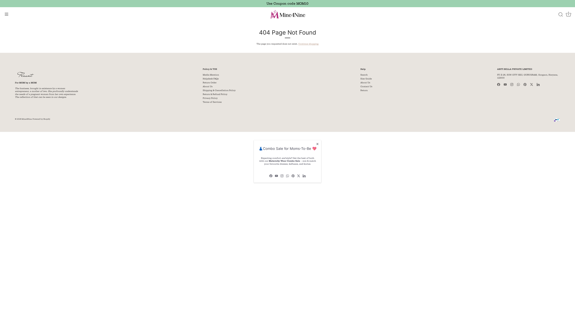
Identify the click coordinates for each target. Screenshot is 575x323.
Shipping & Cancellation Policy (219, 90)
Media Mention (211, 75)
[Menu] (6, 14)
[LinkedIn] (304, 175)
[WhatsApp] (287, 175)
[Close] (317, 144)
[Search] (560, 14)
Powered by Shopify (41, 119)
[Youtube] (276, 175)
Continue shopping (308, 44)
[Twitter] (298, 175)
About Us (207, 86)
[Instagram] (281, 175)
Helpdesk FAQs (211, 78)
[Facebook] (270, 175)
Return (364, 90)
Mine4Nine (27, 119)
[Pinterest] (293, 175)
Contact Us (366, 86)
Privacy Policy (210, 98)
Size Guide (366, 78)
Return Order (210, 82)
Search (364, 75)
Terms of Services (212, 102)
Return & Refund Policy (215, 94)
